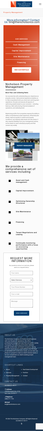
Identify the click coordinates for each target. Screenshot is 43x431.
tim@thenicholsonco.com (24, 22)
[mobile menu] (40, 4)
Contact (25, 375)
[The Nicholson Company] (21, 4)
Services (8, 372)
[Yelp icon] (21, 424)
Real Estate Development (30, 369)
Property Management (12, 375)
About (8, 369)
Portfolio (25, 372)
